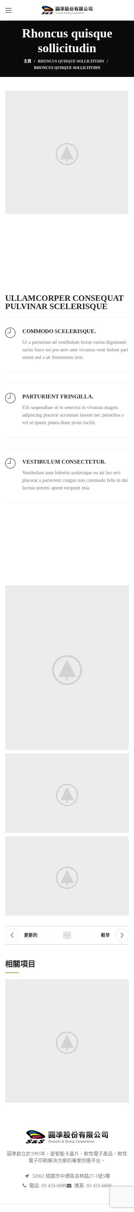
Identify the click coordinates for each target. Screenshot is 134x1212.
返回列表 (67, 935)
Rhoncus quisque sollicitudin (71, 61)
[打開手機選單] (8, 10)
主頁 (27, 61)
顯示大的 (124, 984)
